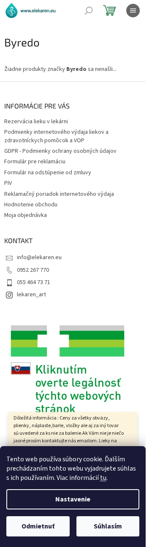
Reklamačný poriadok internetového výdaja (59, 194)
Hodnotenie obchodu (30, 204)
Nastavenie (72, 499)
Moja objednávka (25, 215)
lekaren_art (31, 294)
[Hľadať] (88, 10)
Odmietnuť (38, 526)
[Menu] (133, 10)
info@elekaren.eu (39, 257)
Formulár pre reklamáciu (34, 161)
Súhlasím (108, 526)
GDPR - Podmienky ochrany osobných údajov (60, 151)
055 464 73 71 (33, 282)
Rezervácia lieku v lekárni (36, 121)
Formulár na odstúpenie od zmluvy (47, 172)
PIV (8, 183)
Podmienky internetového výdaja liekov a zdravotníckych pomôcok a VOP (56, 136)
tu (103, 477)
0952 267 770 (33, 270)
